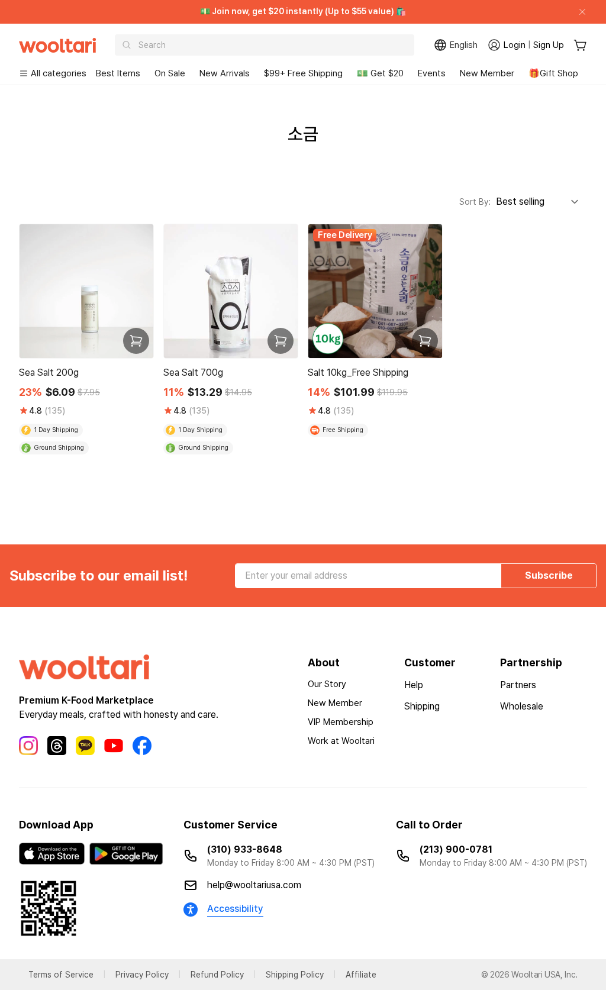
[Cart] (580, 45)
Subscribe (549, 575)
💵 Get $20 (380, 73)
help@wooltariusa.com (254, 885)
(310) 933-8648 (244, 849)
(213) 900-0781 (456, 849)
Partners (518, 685)
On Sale (169, 73)
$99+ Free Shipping (303, 73)
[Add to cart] (136, 341)
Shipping (422, 706)
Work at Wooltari (341, 741)
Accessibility (235, 908)
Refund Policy (217, 974)
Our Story (327, 684)
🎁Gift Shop (553, 73)
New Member (487, 73)
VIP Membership (340, 722)
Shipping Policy (295, 974)
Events (432, 73)
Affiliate (361, 974)
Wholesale (521, 706)
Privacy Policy (142, 974)
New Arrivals (224, 73)
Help (413, 685)
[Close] (577, 12)
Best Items (118, 73)
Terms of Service (61, 974)
